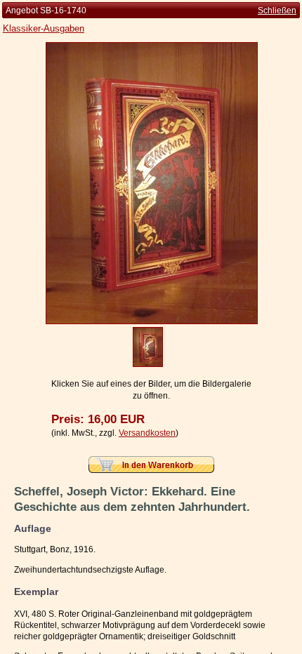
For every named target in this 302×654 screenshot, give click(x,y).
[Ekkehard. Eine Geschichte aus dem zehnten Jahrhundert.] (152, 321)
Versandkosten (147, 433)
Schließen (277, 10)
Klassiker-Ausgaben (43, 28)
